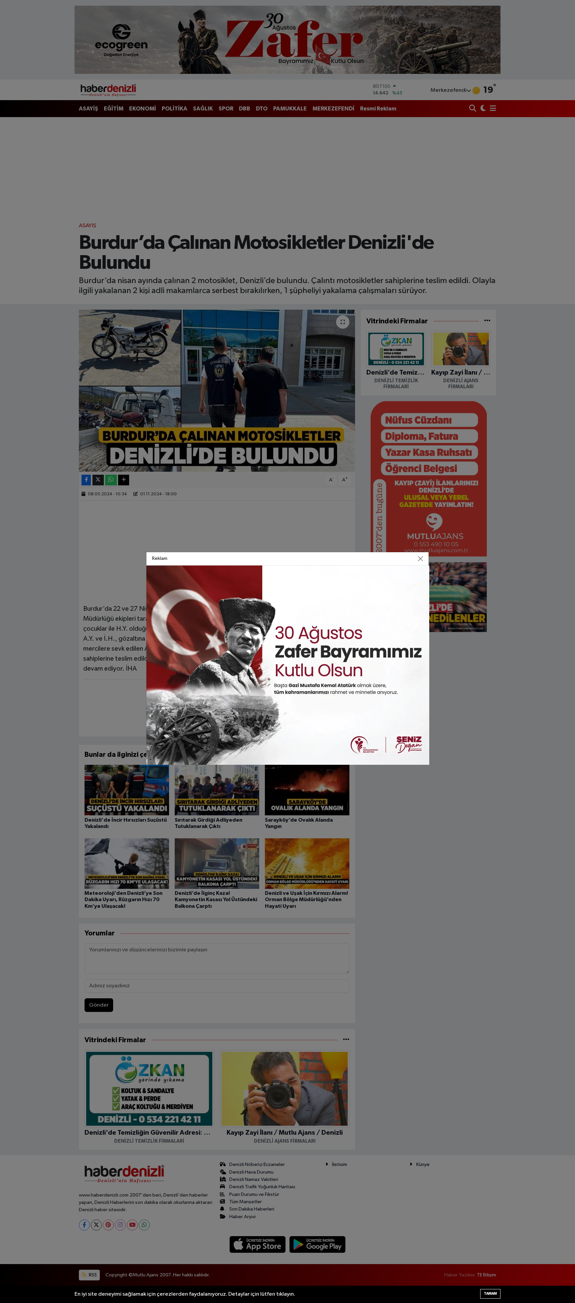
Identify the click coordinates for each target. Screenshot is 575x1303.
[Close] (420, 559)
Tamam (490, 1293)
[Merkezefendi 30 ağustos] (287, 665)
